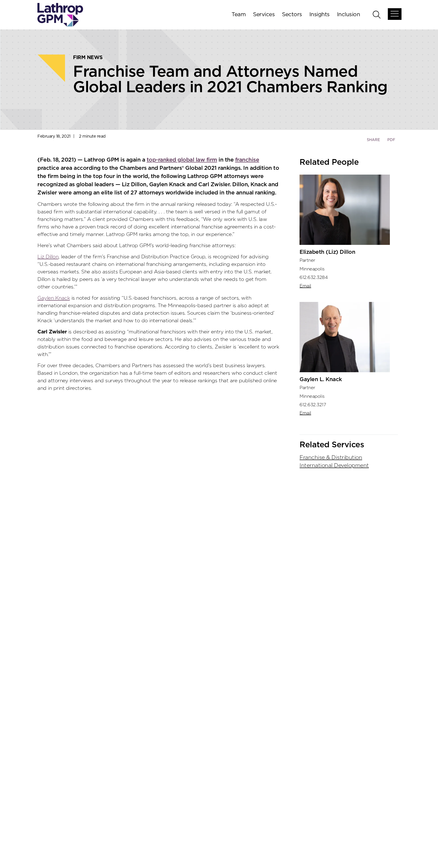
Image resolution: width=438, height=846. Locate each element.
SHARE (373, 142)
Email (305, 286)
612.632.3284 (314, 277)
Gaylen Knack (53, 298)
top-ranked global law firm (182, 160)
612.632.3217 (313, 405)
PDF (391, 140)
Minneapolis (312, 269)
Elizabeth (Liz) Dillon (327, 252)
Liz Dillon (47, 256)
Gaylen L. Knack (321, 379)
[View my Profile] (345, 210)
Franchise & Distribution (331, 457)
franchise (247, 160)
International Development (334, 465)
